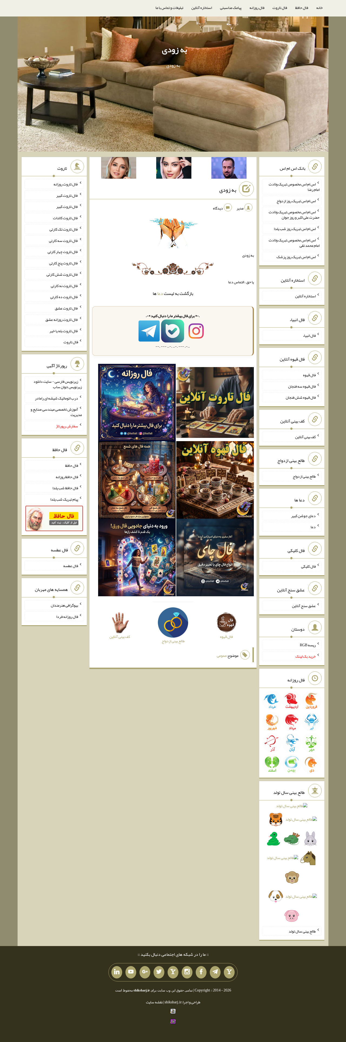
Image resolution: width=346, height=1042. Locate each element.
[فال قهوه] (215, 481)
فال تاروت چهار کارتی (63, 251)
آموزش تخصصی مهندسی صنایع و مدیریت (56, 411)
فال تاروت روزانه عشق (61, 319)
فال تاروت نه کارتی (64, 285)
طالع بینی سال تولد (302, 931)
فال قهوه (309, 375)
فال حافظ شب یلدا (65, 488)
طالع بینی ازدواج (304, 476)
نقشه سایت (154, 1002)
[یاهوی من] (229, 972)
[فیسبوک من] (201, 972)
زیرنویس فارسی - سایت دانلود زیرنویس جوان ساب (58, 384)
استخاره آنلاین (201, 7)
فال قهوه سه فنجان (302, 386)
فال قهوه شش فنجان (301, 397)
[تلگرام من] (215, 972)
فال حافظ (301, 7)
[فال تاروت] (215, 403)
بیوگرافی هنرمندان (64, 605)
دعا (160, 293)
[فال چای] (215, 558)
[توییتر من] (159, 972)
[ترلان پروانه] (173, 169)
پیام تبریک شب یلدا (64, 499)
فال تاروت (279, 7)
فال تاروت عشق (66, 308)
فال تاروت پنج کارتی (63, 263)
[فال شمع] (137, 481)
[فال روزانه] (137, 403)
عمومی (222, 655)
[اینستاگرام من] (187, 972)
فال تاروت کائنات (65, 218)
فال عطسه (70, 566)
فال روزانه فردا (67, 616)
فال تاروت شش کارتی (62, 274)
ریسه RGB (308, 645)
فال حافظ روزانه (67, 476)
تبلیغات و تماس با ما (169, 7)
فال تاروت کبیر (67, 195)
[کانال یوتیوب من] (130, 972)
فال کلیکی (308, 566)
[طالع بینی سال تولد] (291, 862)
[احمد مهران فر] (229, 169)
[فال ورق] (137, 558)
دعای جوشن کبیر (303, 515)
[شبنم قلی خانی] (118, 169)
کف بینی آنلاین (305, 437)
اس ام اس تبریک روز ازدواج (296, 200)
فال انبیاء (309, 335)
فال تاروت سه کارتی (63, 240)
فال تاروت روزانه (66, 184)
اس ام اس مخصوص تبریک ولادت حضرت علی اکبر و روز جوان (294, 214)
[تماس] (173, 972)
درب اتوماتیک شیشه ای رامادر (56, 398)
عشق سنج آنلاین (304, 605)
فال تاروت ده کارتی (64, 297)
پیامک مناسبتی (230, 7)
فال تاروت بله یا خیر (63, 330)
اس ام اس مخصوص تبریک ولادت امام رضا (294, 186)
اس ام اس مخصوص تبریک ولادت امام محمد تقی (294, 242)
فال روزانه (256, 7)
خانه (319, 7)
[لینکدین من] (116, 972)
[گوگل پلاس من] (144, 972)
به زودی (174, 49)
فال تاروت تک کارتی (63, 229)
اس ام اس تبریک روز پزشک (296, 256)
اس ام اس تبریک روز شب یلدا (295, 228)
